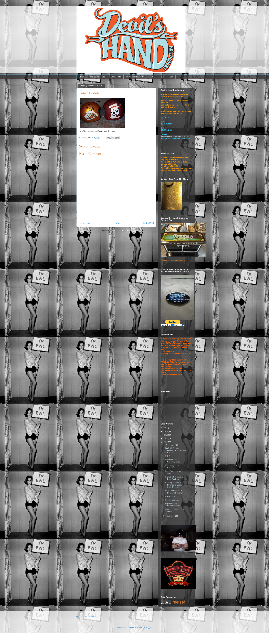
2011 (166, 438)
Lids (162, 77)
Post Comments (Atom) (122, 230)
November (170, 516)
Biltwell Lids (170, 496)
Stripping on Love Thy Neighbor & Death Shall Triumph (174, 485)
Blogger (148, 627)
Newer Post (84, 223)
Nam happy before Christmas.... (172, 466)
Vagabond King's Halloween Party (172, 504)
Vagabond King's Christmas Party (172, 461)
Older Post (148, 223)
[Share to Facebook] (115, 137)
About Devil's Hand (97, 77)
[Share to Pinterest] (118, 137)
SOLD (167, 456)
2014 (166, 428)
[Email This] (107, 137)
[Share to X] (113, 137)
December (170, 445)
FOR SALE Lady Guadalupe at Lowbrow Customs (175, 450)
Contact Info (116, 77)
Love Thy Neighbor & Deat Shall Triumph (174, 492)
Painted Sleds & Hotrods (136, 77)
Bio (171, 77)
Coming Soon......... (173, 500)
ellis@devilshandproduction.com (175, 136)
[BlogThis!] (110, 137)
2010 (166, 442)
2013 (166, 431)
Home (81, 77)
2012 (166, 435)
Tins (154, 77)
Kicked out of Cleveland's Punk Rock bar (175, 478)
